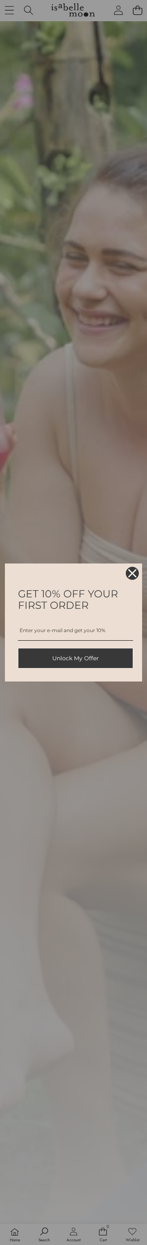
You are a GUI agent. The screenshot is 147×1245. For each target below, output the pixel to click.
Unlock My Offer (75, 658)
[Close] (132, 573)
